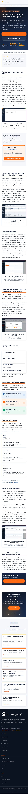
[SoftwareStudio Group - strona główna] (6, 2)
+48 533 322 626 (4, 730)
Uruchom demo (14, 607)
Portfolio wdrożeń (5, 758)
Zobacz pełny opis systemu (14, 38)
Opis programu (14, 580)
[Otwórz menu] (25, 2)
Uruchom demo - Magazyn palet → (15, 158)
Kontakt (18, 791)
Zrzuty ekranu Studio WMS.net (7, 761)
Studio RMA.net (4, 747)
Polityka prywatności (5, 779)
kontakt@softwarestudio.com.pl (15, 730)
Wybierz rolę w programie (14, 34)
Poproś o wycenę (14, 612)
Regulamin (3, 783)
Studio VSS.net (4, 740)
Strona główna (4, 5)
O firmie (2, 776)
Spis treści (3, 765)
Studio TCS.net (4, 750)
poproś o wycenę (13, 482)
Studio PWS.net (12, 5)
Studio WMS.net (4, 737)
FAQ (2, 768)
